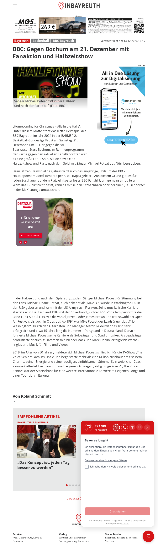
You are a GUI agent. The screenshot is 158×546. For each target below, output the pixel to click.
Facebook (110, 537)
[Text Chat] (116, 427)
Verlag (63, 534)
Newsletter (18, 541)
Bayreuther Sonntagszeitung (72, 539)
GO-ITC (125, 523)
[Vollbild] (139, 427)
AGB (15, 537)
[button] (50, 103)
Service (17, 534)
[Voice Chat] (124, 427)
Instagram (122, 537)
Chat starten (117, 511)
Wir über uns (66, 537)
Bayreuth (21, 41)
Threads (133, 537)
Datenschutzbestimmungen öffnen (106, 460)
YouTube (110, 541)
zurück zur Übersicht (79, 498)
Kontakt (37, 537)
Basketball (41, 41)
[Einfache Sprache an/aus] (132, 427)
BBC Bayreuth (63, 41)
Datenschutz (25, 537)
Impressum (84, 541)
